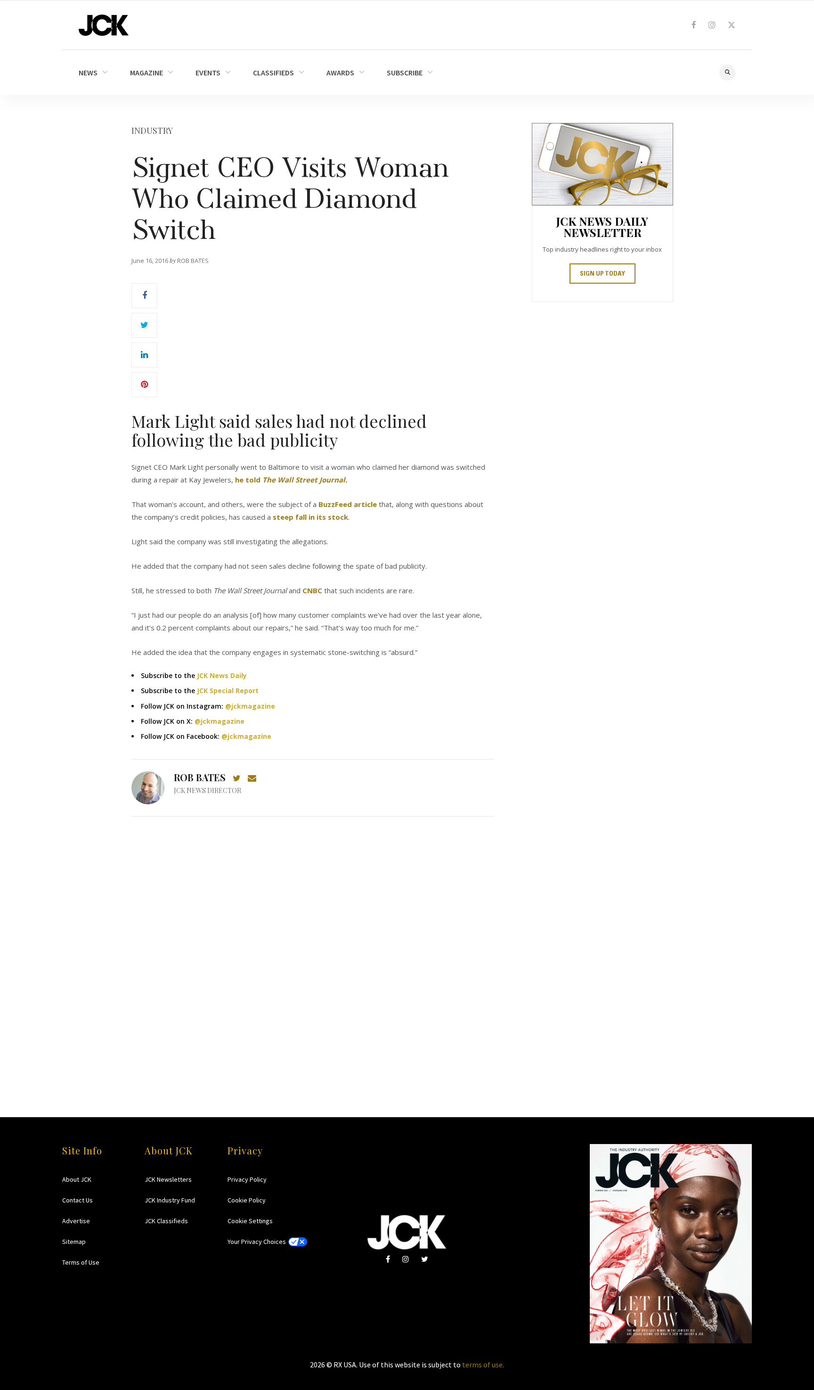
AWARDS (340, 72)
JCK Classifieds (166, 1221)
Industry (152, 130)
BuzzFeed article (347, 504)
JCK (104, 25)
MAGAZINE (146, 72)
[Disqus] (312, 948)
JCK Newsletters (168, 1179)
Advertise (76, 1221)
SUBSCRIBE (405, 72)
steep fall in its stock (310, 517)
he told (291, 479)
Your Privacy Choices (257, 1241)
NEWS (88, 72)
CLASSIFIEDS (273, 72)
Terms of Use (80, 1262)
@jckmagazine (250, 706)
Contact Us (77, 1200)
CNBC (312, 590)
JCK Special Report (228, 690)
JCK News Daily (222, 675)
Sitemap (74, 1241)
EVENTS (207, 72)
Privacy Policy (247, 1179)
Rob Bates (200, 777)
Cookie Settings (250, 1221)
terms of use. (483, 1364)
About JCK (76, 1179)
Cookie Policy (247, 1200)
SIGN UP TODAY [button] (602, 274)
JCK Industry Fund (170, 1200)
